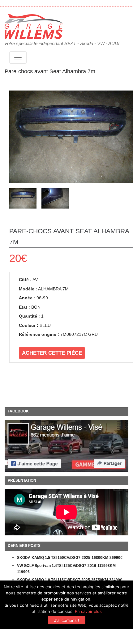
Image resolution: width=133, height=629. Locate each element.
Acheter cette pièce (52, 353)
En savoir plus (88, 611)
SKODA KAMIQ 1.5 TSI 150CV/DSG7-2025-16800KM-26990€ (69, 557)
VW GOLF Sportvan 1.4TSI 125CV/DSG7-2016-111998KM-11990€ (67, 569)
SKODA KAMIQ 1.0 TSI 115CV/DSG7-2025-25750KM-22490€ (69, 580)
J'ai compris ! (66, 620)
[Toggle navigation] (18, 57)
